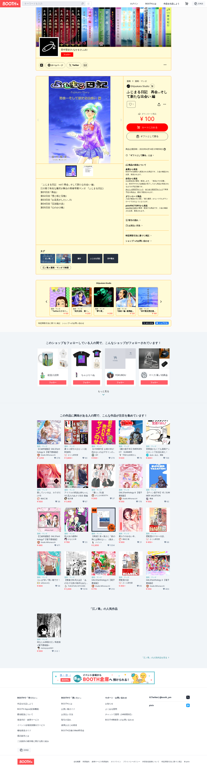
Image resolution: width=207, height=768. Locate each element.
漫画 (129, 81)
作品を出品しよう (171, 4)
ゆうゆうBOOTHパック (154, 189)
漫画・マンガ (141, 81)
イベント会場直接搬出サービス (31, 725)
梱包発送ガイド (24, 730)
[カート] (152, 86)
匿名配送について (25, 714)
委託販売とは (23, 736)
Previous (38, 120)
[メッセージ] (85, 65)
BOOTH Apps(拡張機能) (28, 709)
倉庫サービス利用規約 (100, 761)
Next (121, 120)
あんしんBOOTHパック (134, 189)
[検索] (82, 4)
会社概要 (77, 761)
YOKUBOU (120, 375)
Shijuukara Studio (103, 283)
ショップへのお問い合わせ (137, 241)
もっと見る (103, 391)
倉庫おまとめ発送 (69, 725)
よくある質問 (111, 709)
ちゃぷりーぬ (88, 375)
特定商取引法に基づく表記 (137, 235)
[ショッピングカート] (186, 3)
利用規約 (86, 761)
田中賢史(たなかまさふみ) (74, 49)
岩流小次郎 (53, 375)
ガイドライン (116, 761)
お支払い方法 (134, 225)
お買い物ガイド (68, 709)
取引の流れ (133, 220)
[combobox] (53, 3)
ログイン (134, 4)
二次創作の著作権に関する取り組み (33, 741)
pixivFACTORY (131, 208)
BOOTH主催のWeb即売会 (72, 730)
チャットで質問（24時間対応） (119, 714)
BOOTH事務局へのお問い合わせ (119, 719)
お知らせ (109, 703)
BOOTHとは (150, 4)
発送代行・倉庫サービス (28, 719)
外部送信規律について (150, 761)
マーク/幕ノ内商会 (158, 375)
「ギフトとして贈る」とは (140, 155)
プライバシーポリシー (131, 761)
